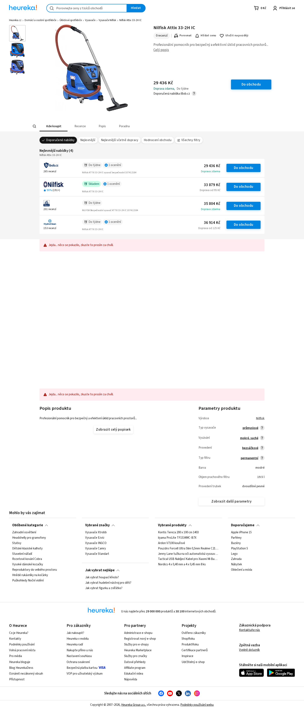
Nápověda (130, 679)
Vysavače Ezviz (94, 538)
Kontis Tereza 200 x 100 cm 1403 (178, 532)
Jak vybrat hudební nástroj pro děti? (108, 583)
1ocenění (115, 165)
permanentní (249, 458)
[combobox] (86, 8)
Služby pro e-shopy (136, 644)
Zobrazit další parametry (231, 501)
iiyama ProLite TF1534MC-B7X (177, 538)
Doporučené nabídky (60, 140)
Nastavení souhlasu (79, 656)
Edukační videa (133, 673)
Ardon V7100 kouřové (171, 543)
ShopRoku (188, 639)
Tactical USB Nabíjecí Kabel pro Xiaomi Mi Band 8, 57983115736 (188, 559)
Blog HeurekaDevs (21, 668)
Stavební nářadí (22, 554)
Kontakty (15, 639)
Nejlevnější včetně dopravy (119, 140)
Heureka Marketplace (138, 650)
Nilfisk (260, 418)
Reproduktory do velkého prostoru (34, 570)
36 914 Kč (212, 223)
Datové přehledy (135, 662)
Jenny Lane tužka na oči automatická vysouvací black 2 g (188, 554)
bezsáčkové (250, 448)
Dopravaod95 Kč (210, 190)
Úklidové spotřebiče (71, 20)
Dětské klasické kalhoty (27, 549)
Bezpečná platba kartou (82, 668)
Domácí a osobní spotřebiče (40, 20)
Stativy (16, 543)
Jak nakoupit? (75, 633)
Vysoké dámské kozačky (27, 564)
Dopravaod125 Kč (209, 228)
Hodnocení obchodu (157, 140)
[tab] (53, 126)
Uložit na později (237, 35)
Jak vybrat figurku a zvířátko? (103, 588)
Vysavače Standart (97, 554)
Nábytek (236, 564)
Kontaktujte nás (249, 630)
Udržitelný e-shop (193, 662)
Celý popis (161, 50)
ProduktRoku (190, 644)
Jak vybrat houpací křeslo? (102, 577)
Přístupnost (17, 679)
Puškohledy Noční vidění (28, 581)
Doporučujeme (242, 525)
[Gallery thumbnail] (17, 33)
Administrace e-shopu (138, 633)
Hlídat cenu (208, 35)
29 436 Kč (212, 166)
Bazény (236, 543)
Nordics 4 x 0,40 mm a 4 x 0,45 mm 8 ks (182, 564)
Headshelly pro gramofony (29, 538)
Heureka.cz (15, 20)
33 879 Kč (212, 185)
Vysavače (90, 20)
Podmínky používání (22, 644)
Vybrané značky (97, 525)
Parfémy (236, 538)
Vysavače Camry (95, 549)
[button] (53, 126)
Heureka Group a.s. (133, 705)
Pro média (15, 656)
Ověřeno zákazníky (194, 633)
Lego (234, 554)
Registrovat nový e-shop (140, 639)
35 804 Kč (212, 204)
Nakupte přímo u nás (80, 650)
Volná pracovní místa (22, 650)
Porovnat (186, 35)
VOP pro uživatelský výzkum (85, 673)
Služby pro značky (135, 656)
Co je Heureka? (18, 633)
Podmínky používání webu (197, 705)
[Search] (34, 126)
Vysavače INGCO (96, 543)
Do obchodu (243, 167)
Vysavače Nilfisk (107, 20)
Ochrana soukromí (78, 662)
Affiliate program (134, 668)
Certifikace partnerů (195, 650)
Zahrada (236, 559)
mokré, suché (249, 438)
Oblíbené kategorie (27, 525)
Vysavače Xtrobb (96, 532)
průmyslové (250, 428)
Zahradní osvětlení (24, 532)
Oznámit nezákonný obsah (26, 673)
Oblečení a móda (241, 570)
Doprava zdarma (210, 171)
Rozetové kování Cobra (27, 559)
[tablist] (127, 126)
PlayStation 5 (239, 549)
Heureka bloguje (19, 662)
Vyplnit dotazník (249, 650)
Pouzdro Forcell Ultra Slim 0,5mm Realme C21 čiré (188, 549)
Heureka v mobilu (78, 639)
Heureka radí (75, 644)
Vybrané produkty (172, 525)
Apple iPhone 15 (241, 532)
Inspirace (187, 656)
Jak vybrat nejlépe (100, 570)
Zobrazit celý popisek (113, 429)
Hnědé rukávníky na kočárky (30, 575)
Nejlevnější (87, 140)
